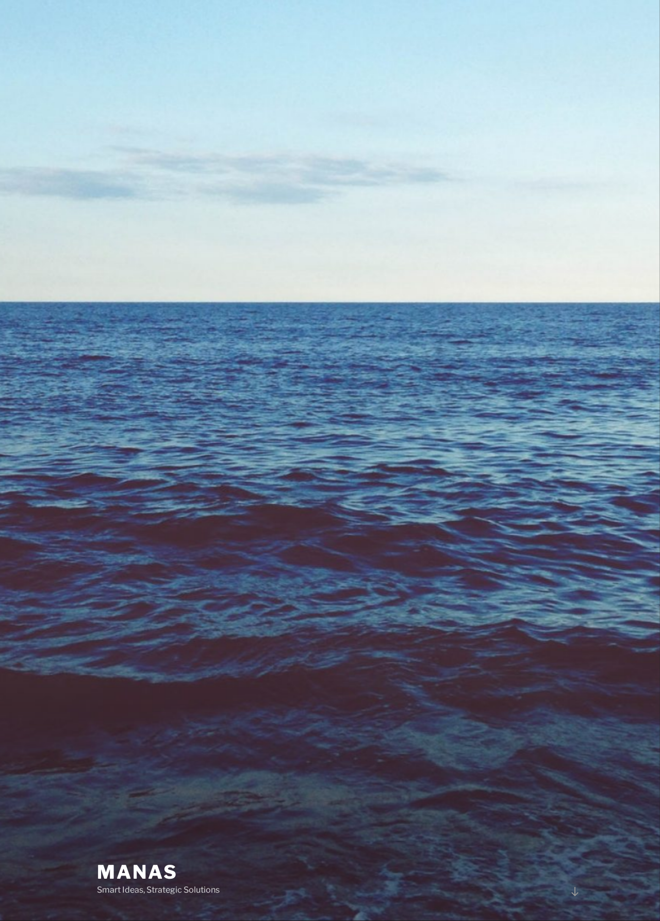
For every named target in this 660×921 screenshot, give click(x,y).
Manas (137, 872)
